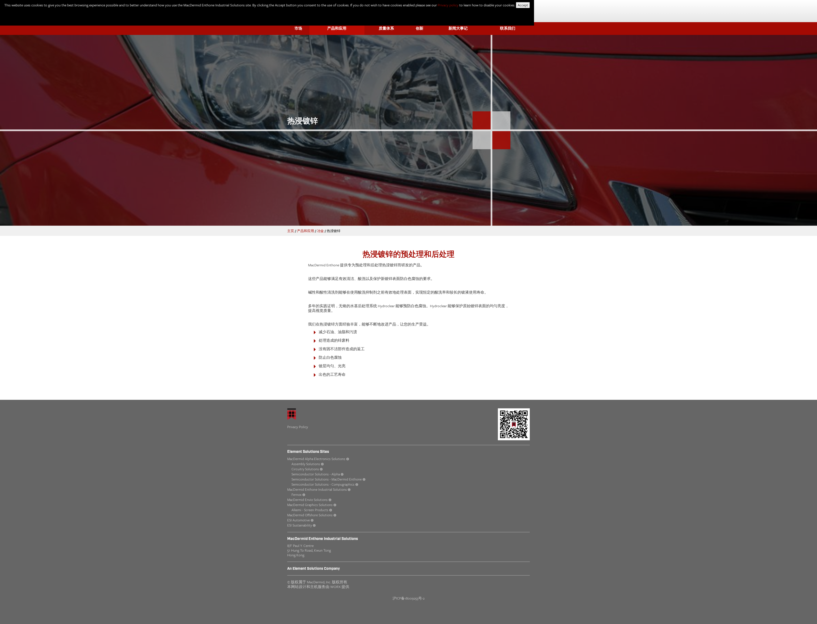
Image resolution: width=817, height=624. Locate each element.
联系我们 (507, 28)
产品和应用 (336, 28)
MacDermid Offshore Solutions (310, 515)
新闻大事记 (458, 28)
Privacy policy (448, 5)
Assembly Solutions (305, 463)
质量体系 (386, 28)
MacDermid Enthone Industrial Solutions (317, 489)
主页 (290, 230)
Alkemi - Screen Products (309, 509)
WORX (335, 586)
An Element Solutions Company (313, 568)
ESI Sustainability (299, 525)
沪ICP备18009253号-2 (408, 598)
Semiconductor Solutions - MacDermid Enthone (326, 479)
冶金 (320, 230)
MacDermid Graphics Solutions (310, 504)
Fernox (296, 494)
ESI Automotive (298, 520)
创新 (419, 28)
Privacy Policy (297, 426)
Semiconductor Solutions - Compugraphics (322, 484)
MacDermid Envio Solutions (307, 499)
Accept (523, 5)
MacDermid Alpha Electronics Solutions (316, 458)
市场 (298, 28)
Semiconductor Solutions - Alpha (315, 474)
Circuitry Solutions (305, 469)
